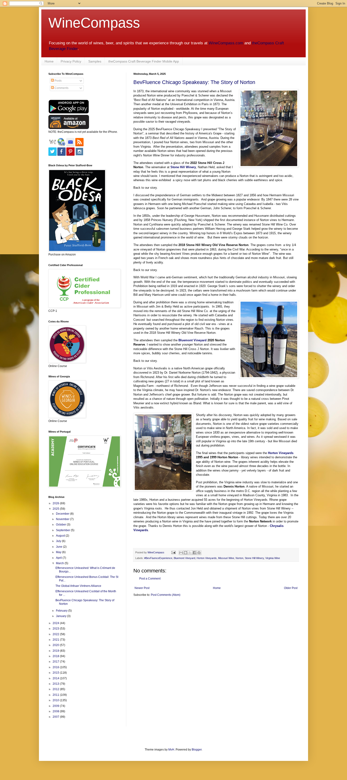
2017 (56, 661)
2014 (56, 678)
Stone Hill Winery (254, 558)
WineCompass (94, 23)
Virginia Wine (272, 558)
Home (49, 61)
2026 (56, 503)
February (62, 610)
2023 (56, 628)
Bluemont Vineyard (192, 340)
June (59, 546)
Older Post (290, 588)
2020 (56, 645)
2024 (56, 623)
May (59, 552)
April (59, 557)
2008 (56, 711)
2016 (56, 667)
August (61, 535)
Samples (94, 61)
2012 (56, 689)
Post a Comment (150, 578)
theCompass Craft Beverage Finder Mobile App (143, 61)
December (63, 513)
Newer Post (142, 588)
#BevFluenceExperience (158, 558)
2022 (56, 634)
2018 (56, 656)
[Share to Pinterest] (199, 552)
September (63, 530)
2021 (56, 639)
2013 (56, 683)
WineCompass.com (226, 43)
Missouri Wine (226, 558)
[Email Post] (173, 552)
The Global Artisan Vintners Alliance (78, 586)
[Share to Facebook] (194, 552)
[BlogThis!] (185, 552)
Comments (61, 88)
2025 (56, 508)
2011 (56, 695)
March (60, 563)
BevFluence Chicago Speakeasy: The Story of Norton (194, 82)
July (59, 541)
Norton (239, 558)
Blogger (197, 749)
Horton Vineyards (280, 453)
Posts (58, 80)
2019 (56, 650)
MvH (171, 749)
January (61, 616)
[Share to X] (190, 552)
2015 (56, 672)
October (61, 524)
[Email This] (181, 552)
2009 (56, 706)
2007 (56, 716)
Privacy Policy (71, 61)
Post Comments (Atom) (165, 594)
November (63, 519)
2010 (56, 700)
